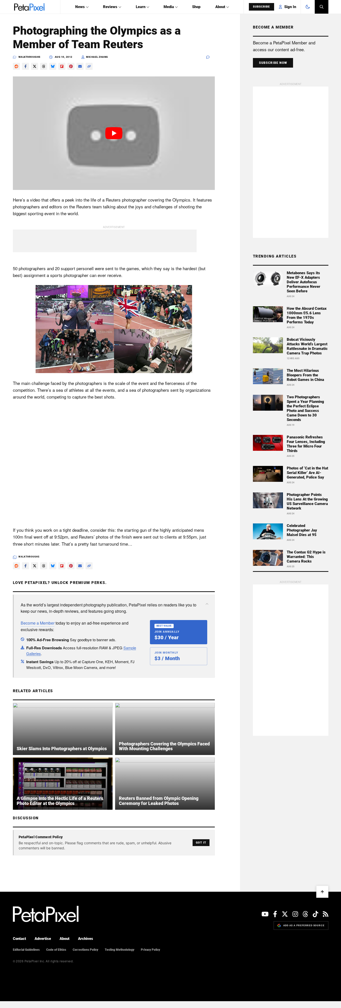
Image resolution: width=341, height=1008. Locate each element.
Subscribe (261, 6)
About (220, 7)
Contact (19, 938)
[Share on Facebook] (25, 66)
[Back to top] (322, 892)
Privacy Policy (150, 949)
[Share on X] (34, 66)
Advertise (43, 938)
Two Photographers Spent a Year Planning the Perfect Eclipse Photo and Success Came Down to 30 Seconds (305, 408)
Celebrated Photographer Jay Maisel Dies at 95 (302, 530)
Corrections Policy (85, 949)
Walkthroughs (29, 56)
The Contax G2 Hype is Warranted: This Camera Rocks (306, 557)
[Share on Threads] (43, 66)
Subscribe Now (273, 63)
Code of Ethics (56, 949)
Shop (196, 7)
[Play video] (114, 133)
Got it (201, 842)
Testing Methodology (119, 949)
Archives (85, 938)
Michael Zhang (97, 56)
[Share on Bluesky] (52, 66)
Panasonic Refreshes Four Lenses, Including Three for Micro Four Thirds (306, 444)
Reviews (110, 7)
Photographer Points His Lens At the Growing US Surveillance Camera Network (307, 501)
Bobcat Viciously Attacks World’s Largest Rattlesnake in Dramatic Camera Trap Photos (307, 346)
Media (169, 7)
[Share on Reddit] (16, 66)
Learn (140, 7)
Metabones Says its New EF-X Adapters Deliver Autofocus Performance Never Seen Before (303, 282)
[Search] (321, 7)
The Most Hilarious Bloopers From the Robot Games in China (305, 375)
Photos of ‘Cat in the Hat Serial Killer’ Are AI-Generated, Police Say (307, 473)
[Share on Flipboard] (61, 66)
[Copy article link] (89, 66)
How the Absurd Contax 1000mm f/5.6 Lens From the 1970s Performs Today (307, 315)
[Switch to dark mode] (307, 7)
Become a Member (38, 623)
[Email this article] (80, 66)
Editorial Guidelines (26, 949)
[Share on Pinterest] (70, 66)
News (80, 7)
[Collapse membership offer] (207, 604)
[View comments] (210, 57)
